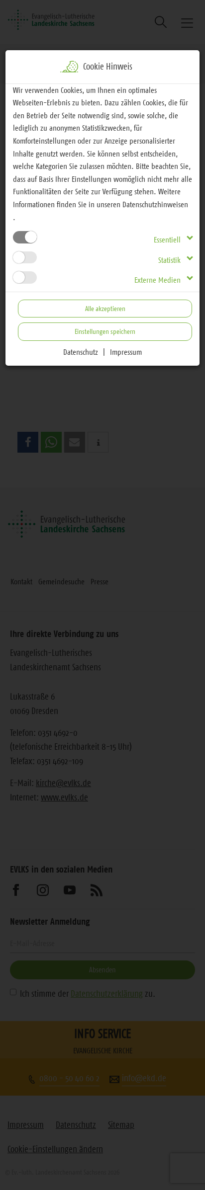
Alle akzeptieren (105, 308)
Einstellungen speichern (105, 331)
